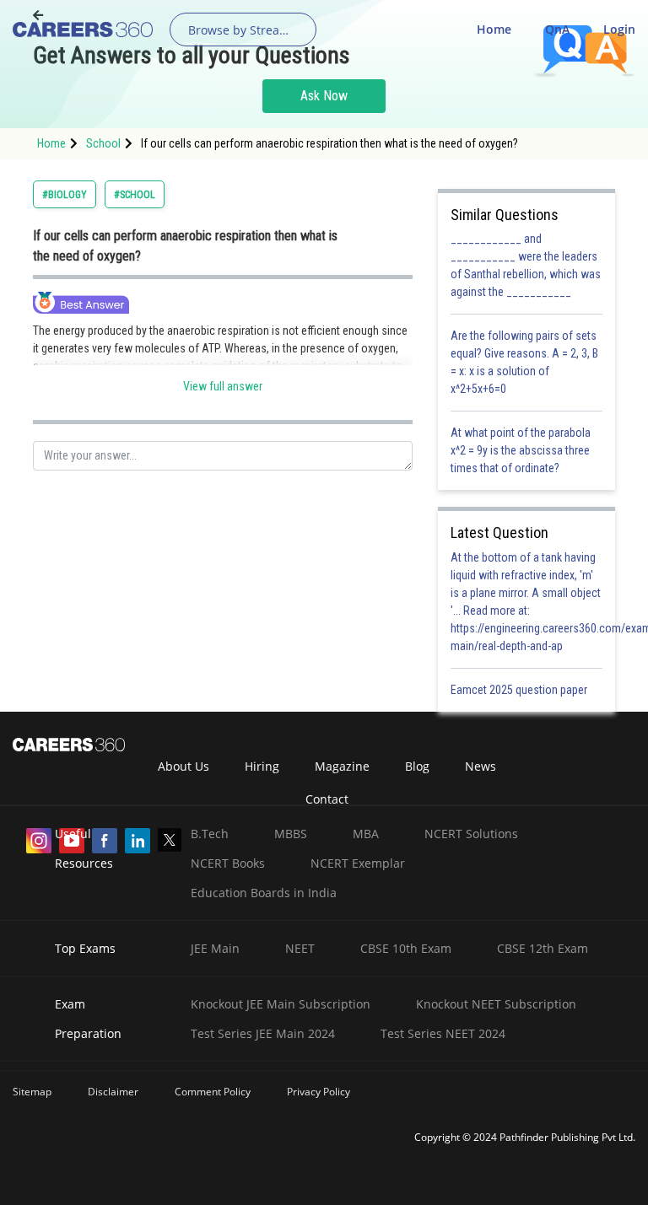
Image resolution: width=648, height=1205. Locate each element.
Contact (326, 799)
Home (494, 29)
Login (619, 29)
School (103, 143)
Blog (417, 766)
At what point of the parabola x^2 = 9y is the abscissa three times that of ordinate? (521, 450)
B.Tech (210, 834)
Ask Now (324, 96)
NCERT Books (228, 863)
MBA (366, 834)
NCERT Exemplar (357, 863)
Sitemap (32, 1091)
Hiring (262, 766)
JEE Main (215, 948)
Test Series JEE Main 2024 (263, 1033)
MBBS (290, 834)
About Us (183, 766)
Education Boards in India (264, 893)
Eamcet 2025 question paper (520, 690)
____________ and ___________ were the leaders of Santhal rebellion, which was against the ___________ (526, 265)
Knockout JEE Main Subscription (280, 1004)
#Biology (64, 195)
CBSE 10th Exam (405, 948)
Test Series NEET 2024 (443, 1033)
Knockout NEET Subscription (496, 1004)
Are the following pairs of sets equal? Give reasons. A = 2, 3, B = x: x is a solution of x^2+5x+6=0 (524, 362)
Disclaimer (113, 1091)
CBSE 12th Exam (542, 948)
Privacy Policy (318, 1091)
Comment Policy (213, 1091)
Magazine (342, 766)
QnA (557, 29)
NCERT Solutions (471, 834)
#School (134, 195)
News (480, 766)
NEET (300, 948)
